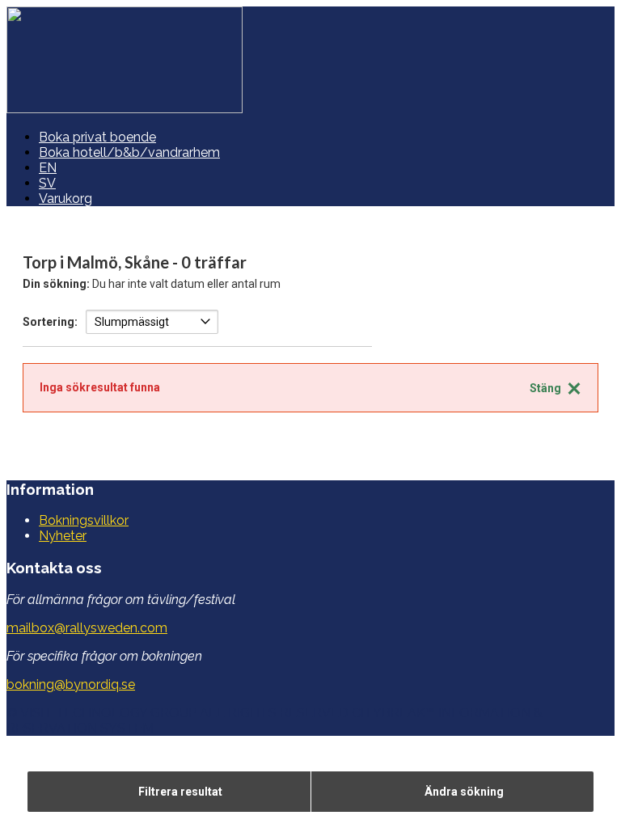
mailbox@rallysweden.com (86, 628)
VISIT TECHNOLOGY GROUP (108, 712)
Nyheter (63, 535)
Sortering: (50, 321)
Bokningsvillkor (84, 520)
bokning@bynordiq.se (70, 684)
